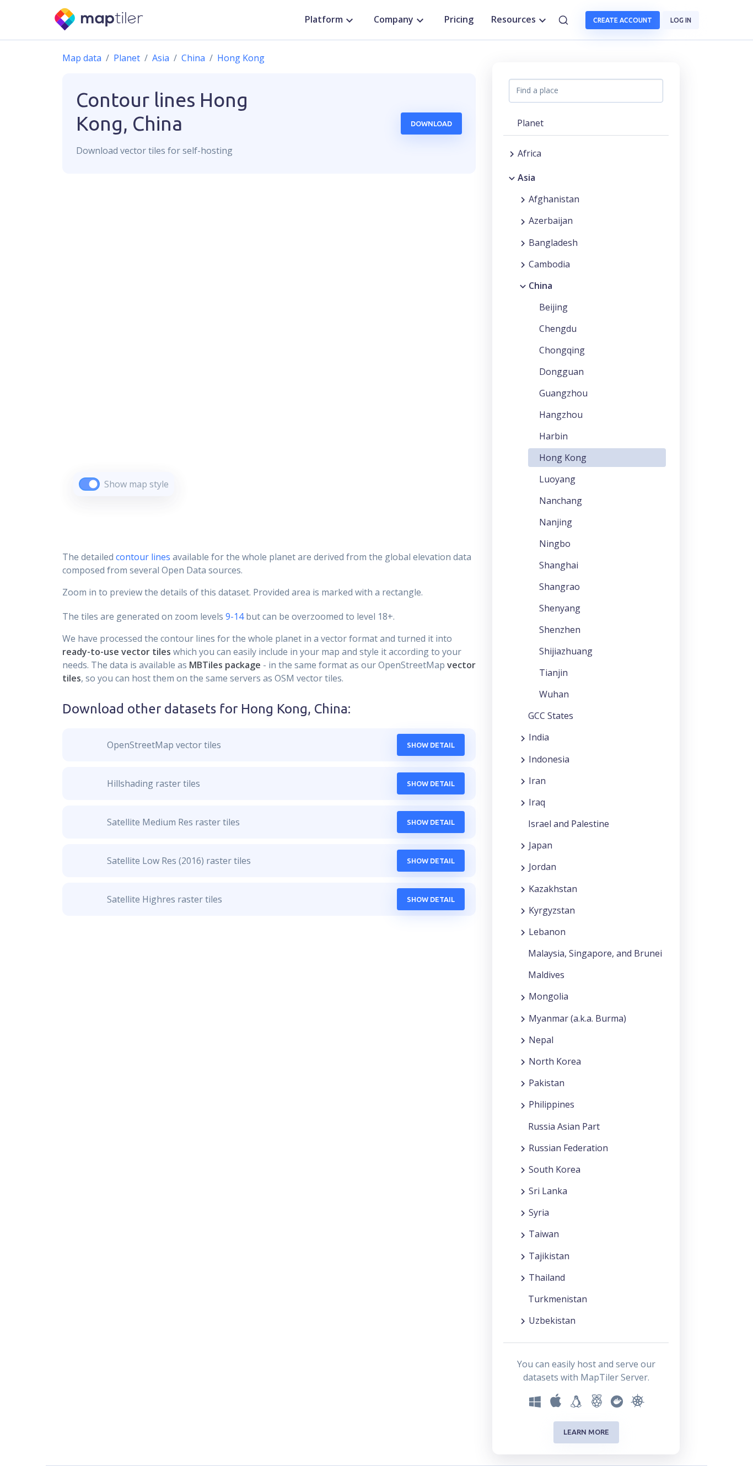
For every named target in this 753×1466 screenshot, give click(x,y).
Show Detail (431, 745)
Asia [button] (526, 177)
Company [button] (393, 19)
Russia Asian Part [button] (564, 1126)
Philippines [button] (551, 1104)
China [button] (540, 286)
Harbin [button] (553, 436)
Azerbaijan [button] (551, 220)
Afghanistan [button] (554, 199)
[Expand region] (512, 153)
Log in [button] (680, 20)
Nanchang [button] (560, 501)
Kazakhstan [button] (553, 889)
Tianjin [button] (553, 673)
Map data (81, 58)
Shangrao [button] (559, 587)
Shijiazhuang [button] (566, 651)
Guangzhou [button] (563, 393)
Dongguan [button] (561, 372)
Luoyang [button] (557, 479)
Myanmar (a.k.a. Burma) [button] (577, 1018)
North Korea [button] (555, 1061)
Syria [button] (539, 1212)
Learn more (586, 1432)
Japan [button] (540, 845)
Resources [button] (513, 19)
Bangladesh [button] (553, 243)
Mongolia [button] (548, 996)
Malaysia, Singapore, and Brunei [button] (595, 953)
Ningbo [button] (555, 544)
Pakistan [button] (546, 1083)
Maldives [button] (546, 975)
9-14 (233, 616)
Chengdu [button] (558, 329)
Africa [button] (529, 153)
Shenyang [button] (559, 608)
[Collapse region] (512, 177)
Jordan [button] (542, 867)
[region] (269, 349)
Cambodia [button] (549, 264)
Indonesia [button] (549, 759)
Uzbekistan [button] (552, 1320)
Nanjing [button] (555, 522)
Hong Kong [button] (563, 458)
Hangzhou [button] (561, 415)
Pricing (459, 19)
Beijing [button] (553, 307)
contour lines (143, 557)
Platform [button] (324, 19)
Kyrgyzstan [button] (552, 910)
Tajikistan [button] (549, 1256)
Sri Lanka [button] (548, 1191)
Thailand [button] (547, 1277)
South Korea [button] (554, 1169)
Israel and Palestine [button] (568, 824)
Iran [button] (537, 781)
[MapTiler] (99, 20)
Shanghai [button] (558, 565)
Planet (127, 58)
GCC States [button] (550, 716)
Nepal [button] (541, 1040)
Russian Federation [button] (568, 1148)
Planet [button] (530, 123)
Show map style (136, 484)
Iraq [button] (537, 802)
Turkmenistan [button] (557, 1299)
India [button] (539, 737)
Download (431, 123)
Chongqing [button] (562, 350)
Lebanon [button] (547, 932)
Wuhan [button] (554, 694)
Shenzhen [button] (559, 630)
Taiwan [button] (544, 1234)
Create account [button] (622, 20)
